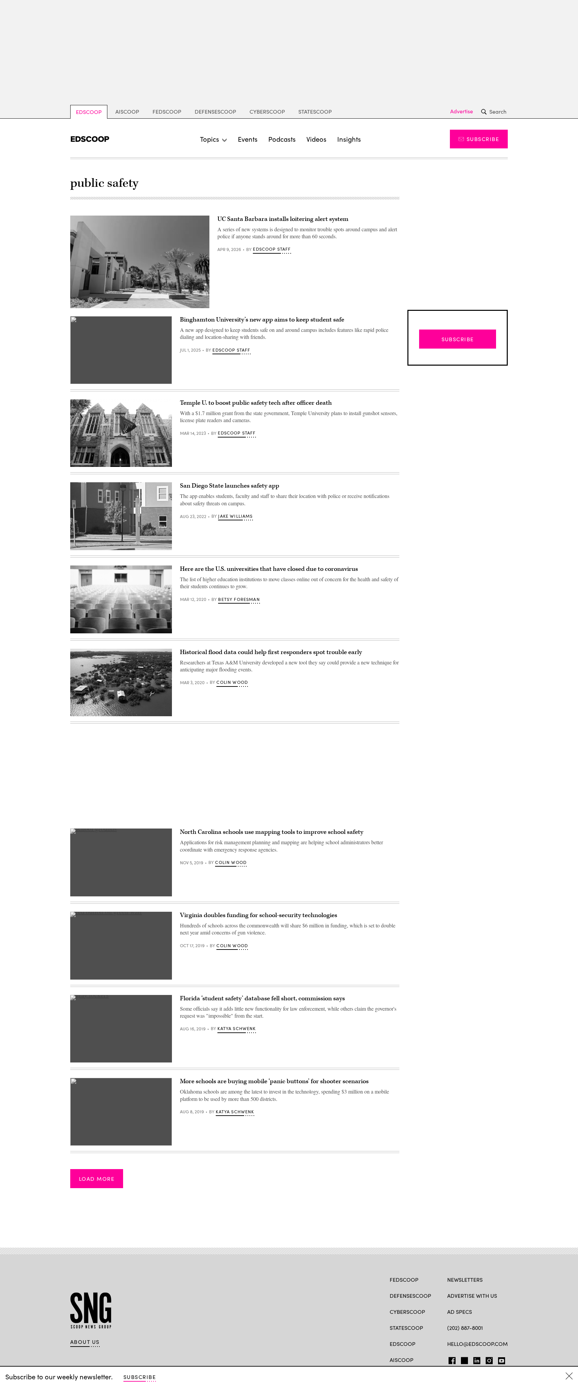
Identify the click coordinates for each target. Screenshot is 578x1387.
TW (463, 1359)
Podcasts (282, 138)
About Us (85, 1342)
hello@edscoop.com (477, 1343)
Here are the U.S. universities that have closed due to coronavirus (269, 569)
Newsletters (465, 1279)
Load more (96, 1178)
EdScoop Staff (272, 249)
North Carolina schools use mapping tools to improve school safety (271, 832)
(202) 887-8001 (465, 1327)
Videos (316, 138)
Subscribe (483, 138)
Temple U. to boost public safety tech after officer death (256, 403)
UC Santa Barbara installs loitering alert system (283, 219)
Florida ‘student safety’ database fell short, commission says (262, 998)
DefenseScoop (215, 111)
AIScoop (127, 111)
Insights (349, 138)
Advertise (461, 111)
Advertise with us (472, 1295)
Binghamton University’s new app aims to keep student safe (262, 320)
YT (500, 1359)
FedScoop (167, 111)
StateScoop (315, 111)
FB (450, 1359)
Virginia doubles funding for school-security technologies (258, 915)
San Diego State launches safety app (229, 486)
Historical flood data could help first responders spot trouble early (271, 652)
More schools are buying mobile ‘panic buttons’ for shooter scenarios (274, 1081)
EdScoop (89, 111)
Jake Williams (235, 516)
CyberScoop (267, 111)
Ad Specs (459, 1311)
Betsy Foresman (239, 599)
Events (248, 138)
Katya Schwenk (236, 1028)
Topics (209, 138)
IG (487, 1359)
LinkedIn (477, 1359)
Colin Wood (232, 682)
